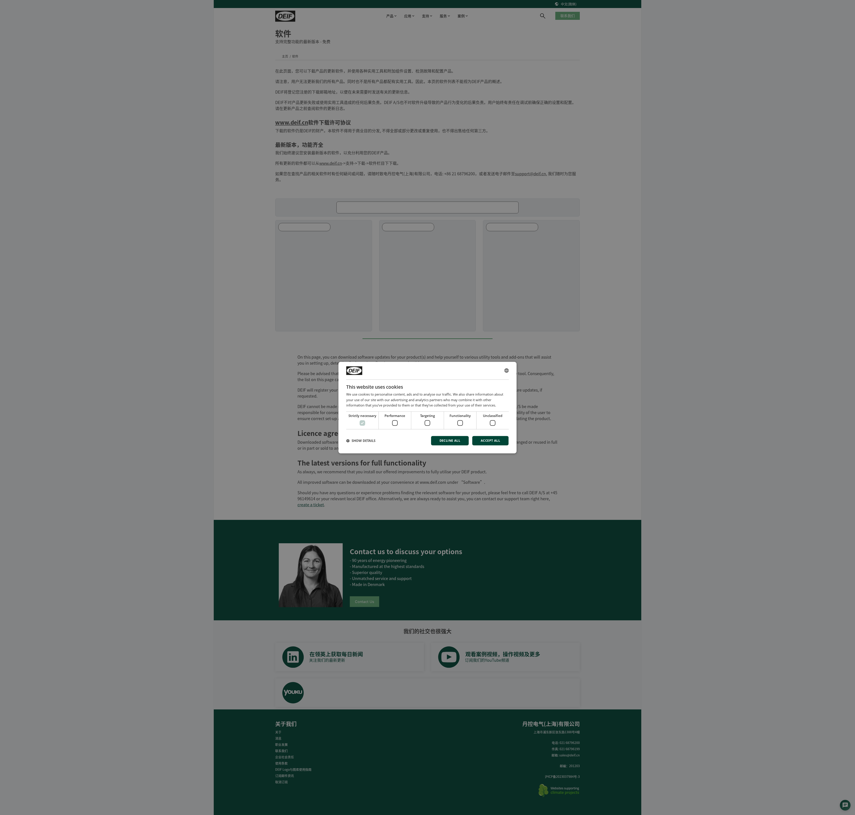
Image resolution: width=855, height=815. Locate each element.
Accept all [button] (490, 440)
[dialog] (427, 407)
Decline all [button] (450, 440)
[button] (360, 440)
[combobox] (506, 370)
